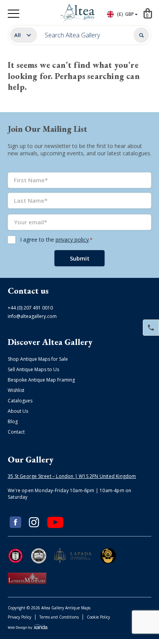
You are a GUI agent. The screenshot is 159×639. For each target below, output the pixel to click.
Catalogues (20, 400)
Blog (13, 421)
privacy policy (72, 239)
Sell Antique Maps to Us (33, 369)
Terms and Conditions (59, 617)
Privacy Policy (19, 617)
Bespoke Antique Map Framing (41, 380)
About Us (18, 411)
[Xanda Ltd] (28, 628)
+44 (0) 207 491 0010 (30, 307)
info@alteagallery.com (32, 316)
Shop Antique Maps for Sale (38, 359)
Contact (16, 432)
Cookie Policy (98, 617)
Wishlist (16, 390)
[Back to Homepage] (78, 13)
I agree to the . (56, 239)
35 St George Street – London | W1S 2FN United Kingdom (72, 476)
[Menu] (13, 14)
